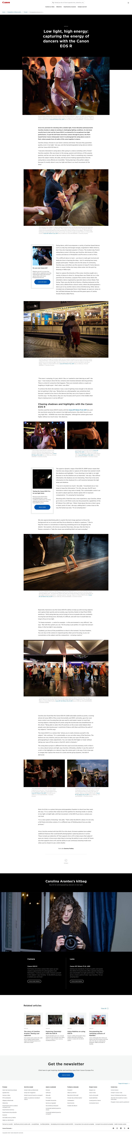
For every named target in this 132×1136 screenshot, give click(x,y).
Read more (42, 507)
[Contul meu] (128, 3)
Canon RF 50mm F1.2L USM (57, 119)
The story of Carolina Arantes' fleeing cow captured (32, 1033)
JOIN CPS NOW (42, 282)
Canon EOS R (32, 966)
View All (103, 1008)
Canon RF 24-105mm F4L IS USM (64, 701)
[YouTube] (128, 1128)
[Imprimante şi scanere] (76, 6)
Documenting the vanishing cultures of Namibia (97, 1033)
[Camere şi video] (55, 6)
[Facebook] (113, 1128)
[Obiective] (62, 6)
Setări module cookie (120, 1124)
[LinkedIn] (121, 1128)
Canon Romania (7, 1128)
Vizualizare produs (34, 981)
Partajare (66, 863)
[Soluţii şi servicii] (87, 6)
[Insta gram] (117, 1128)
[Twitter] (124, 1128)
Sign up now (66, 1075)
